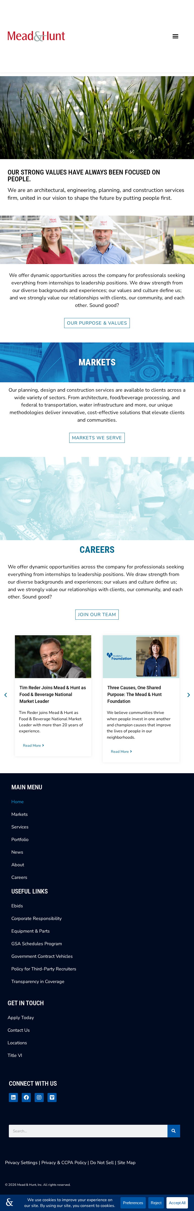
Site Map (126, 1163)
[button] (175, 36)
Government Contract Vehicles (42, 956)
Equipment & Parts (30, 931)
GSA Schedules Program (36, 944)
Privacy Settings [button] (21, 1163)
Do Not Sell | (103, 1163)
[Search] (173, 1131)
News (17, 852)
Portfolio (20, 840)
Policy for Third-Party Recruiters (43, 969)
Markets (19, 814)
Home (17, 802)
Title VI (15, 1055)
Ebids (17, 906)
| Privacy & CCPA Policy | (64, 1163)
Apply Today (21, 1018)
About (17, 865)
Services (20, 827)
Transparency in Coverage (37, 981)
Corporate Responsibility (36, 918)
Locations (17, 1043)
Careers (19, 877)
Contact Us (19, 1030)
